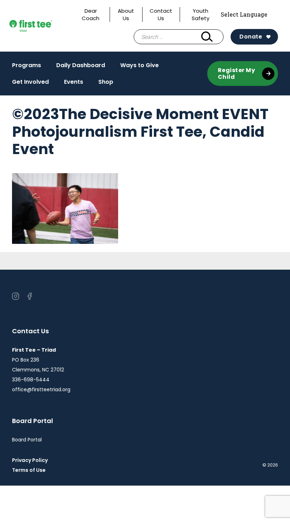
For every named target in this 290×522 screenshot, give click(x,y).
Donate (250, 37)
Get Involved (30, 82)
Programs (26, 67)
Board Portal (27, 439)
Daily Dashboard (80, 65)
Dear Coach (90, 14)
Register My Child (236, 73)
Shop (105, 82)
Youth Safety (200, 14)
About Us (126, 14)
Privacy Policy (30, 460)
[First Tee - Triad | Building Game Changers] (42, 25)
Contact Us (161, 14)
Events (73, 82)
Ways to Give (139, 65)
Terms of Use (31, 470)
